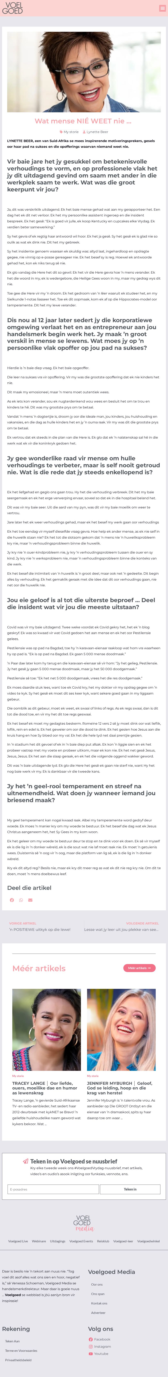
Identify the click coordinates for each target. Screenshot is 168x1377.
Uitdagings (57, 1241)
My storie (71, 132)
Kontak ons (99, 1303)
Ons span (97, 1294)
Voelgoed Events (81, 1241)
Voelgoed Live (18, 1241)
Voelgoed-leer (123, 1241)
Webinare (39, 1241)
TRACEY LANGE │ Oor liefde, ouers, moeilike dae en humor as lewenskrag (44, 1088)
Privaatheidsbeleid (18, 1360)
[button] (162, 8)
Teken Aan (12, 1341)
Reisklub (103, 1241)
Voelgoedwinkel (148, 1241)
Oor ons (97, 1284)
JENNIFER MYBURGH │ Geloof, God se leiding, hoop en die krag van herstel (119, 1088)
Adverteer (98, 1312)
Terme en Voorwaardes (21, 1350)
